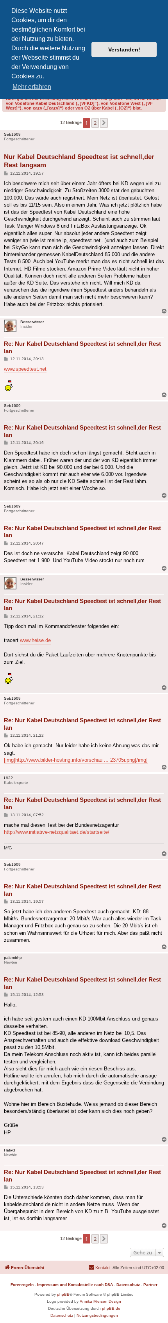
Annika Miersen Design (100, 1301)
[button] (104, 122)
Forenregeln (22, 1284)
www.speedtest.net (25, 369)
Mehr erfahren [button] (32, 86)
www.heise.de (35, 640)
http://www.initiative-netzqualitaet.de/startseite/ (56, 832)
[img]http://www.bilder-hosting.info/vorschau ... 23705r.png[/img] (76, 760)
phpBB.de (111, 1308)
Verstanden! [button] (124, 49)
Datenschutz (128, 1284)
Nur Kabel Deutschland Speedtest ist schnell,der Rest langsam (79, 161)
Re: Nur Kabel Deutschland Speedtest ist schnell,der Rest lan (82, 347)
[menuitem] (99, 1267)
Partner (150, 1284)
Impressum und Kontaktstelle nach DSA (75, 1284)
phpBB (63, 1294)
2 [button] (95, 122)
